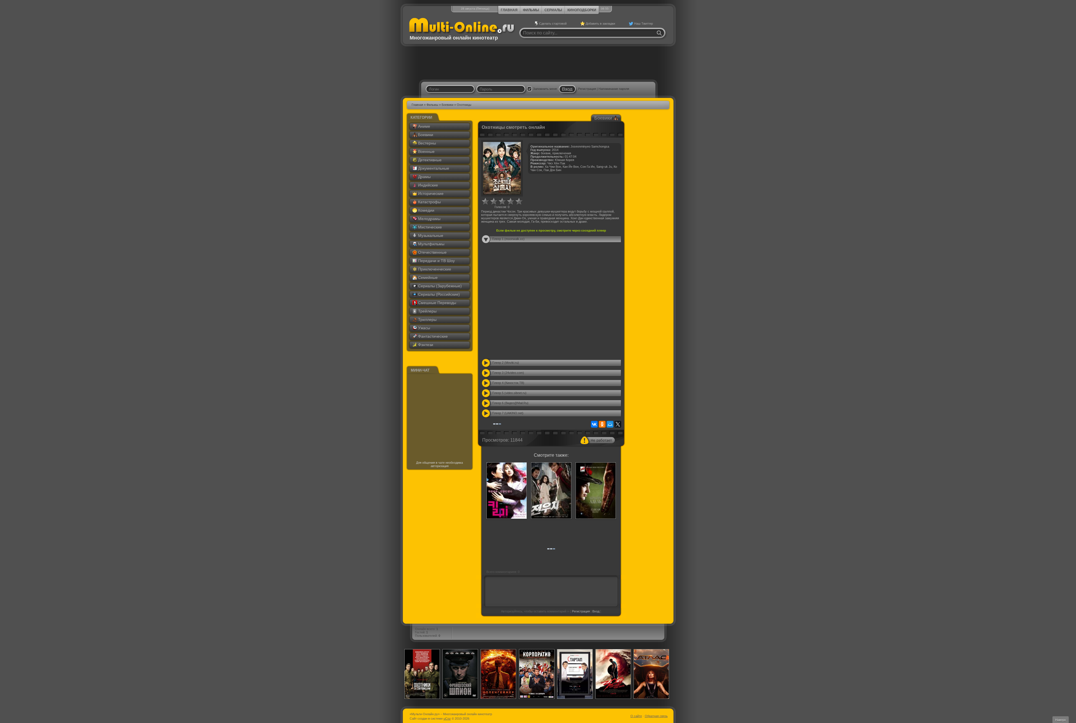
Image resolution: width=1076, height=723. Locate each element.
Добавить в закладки (600, 23)
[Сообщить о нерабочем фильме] (597, 440)
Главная (509, 10)
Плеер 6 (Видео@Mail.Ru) (510, 403)
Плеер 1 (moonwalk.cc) (508, 239)
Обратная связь (656, 716)
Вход (595, 611)
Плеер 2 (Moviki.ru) (505, 362)
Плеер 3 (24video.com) (508, 372)
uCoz (447, 718)
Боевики (447, 104)
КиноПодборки (581, 10)
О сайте (636, 716)
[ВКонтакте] (594, 424)
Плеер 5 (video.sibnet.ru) (509, 393)
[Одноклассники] (602, 424)
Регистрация (587, 88)
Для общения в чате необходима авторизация (439, 464)
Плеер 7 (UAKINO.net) (507, 413)
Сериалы (553, 10)
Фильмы (531, 10)
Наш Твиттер (643, 23)
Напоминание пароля (614, 88)
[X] (617, 424)
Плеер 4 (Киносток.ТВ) (508, 382)
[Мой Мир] (610, 424)
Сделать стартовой (553, 23)
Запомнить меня (545, 88)
